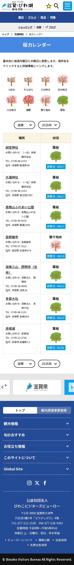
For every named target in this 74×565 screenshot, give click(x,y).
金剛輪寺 (12, 236)
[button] (2, 387)
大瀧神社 (12, 177)
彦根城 (10, 328)
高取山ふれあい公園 (20, 207)
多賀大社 (12, 298)
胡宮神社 (12, 147)
